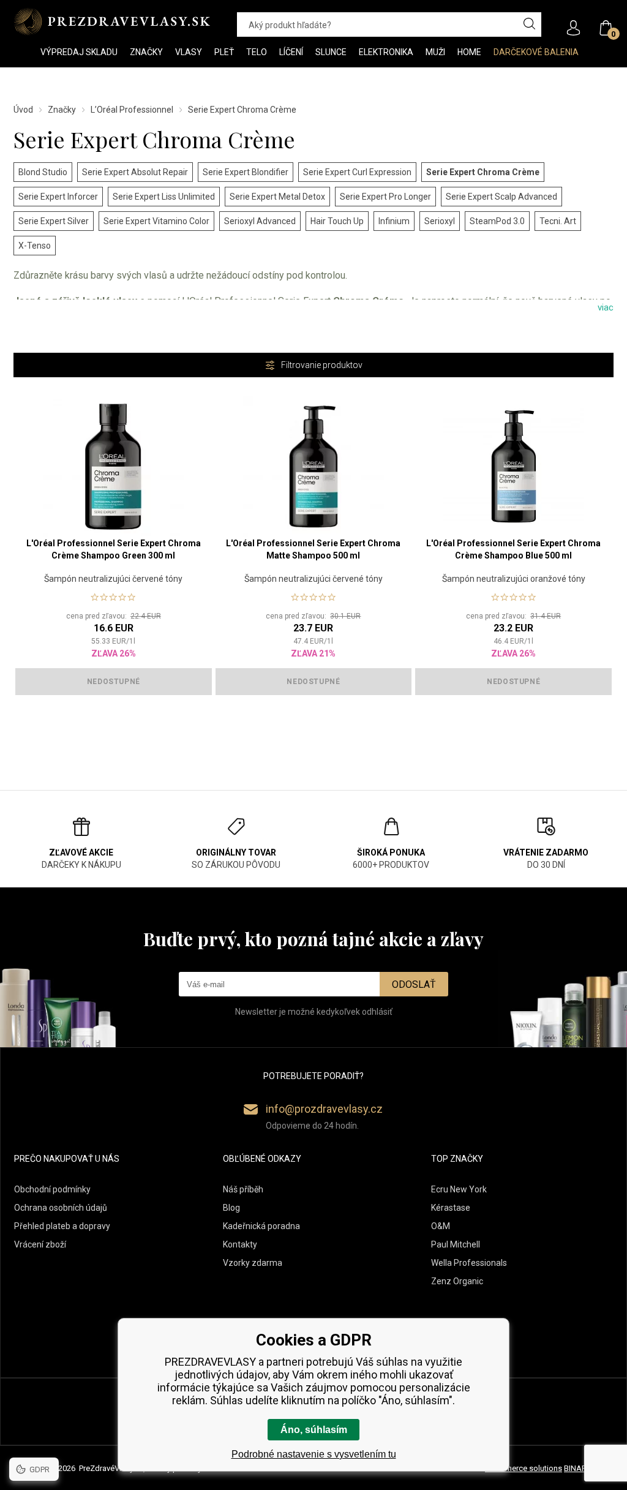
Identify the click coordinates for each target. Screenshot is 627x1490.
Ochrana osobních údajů (60, 1208)
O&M (440, 1226)
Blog (231, 1208)
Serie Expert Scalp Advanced (501, 196)
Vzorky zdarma (252, 1263)
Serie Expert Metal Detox (277, 196)
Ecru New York (459, 1189)
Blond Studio (42, 172)
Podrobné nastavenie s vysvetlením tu (313, 1454)
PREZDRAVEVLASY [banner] (112, 21)
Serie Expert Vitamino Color (156, 221)
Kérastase (450, 1208)
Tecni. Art (557, 221)
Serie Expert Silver (53, 221)
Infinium (394, 221)
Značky (62, 110)
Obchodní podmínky (52, 1189)
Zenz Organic (457, 1281)
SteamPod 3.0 (497, 221)
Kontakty (240, 1244)
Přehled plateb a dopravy (62, 1226)
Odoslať (414, 984)
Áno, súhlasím (313, 1429)
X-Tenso (34, 245)
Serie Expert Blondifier (245, 172)
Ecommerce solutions (523, 1468)
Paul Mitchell (455, 1244)
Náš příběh (243, 1189)
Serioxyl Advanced (260, 221)
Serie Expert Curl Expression (357, 172)
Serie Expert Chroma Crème (482, 172)
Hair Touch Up (337, 221)
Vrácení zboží (40, 1244)
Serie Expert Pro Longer (385, 196)
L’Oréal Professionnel (132, 110)
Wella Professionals (469, 1263)
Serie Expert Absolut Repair (135, 172)
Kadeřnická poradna (261, 1226)
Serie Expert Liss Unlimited (164, 196)
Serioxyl (439, 221)
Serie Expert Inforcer (58, 196)
